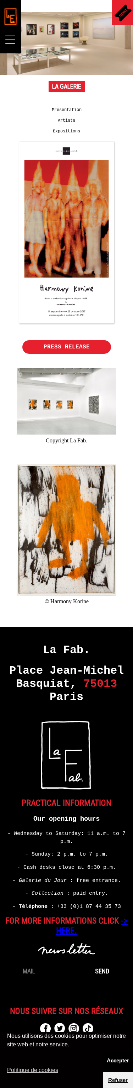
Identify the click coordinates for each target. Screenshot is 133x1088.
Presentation (67, 109)
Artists (66, 120)
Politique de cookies (32, 1070)
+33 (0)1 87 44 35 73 (89, 906)
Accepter (118, 1060)
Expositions (66, 131)
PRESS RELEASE (67, 347)
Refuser (118, 1080)
